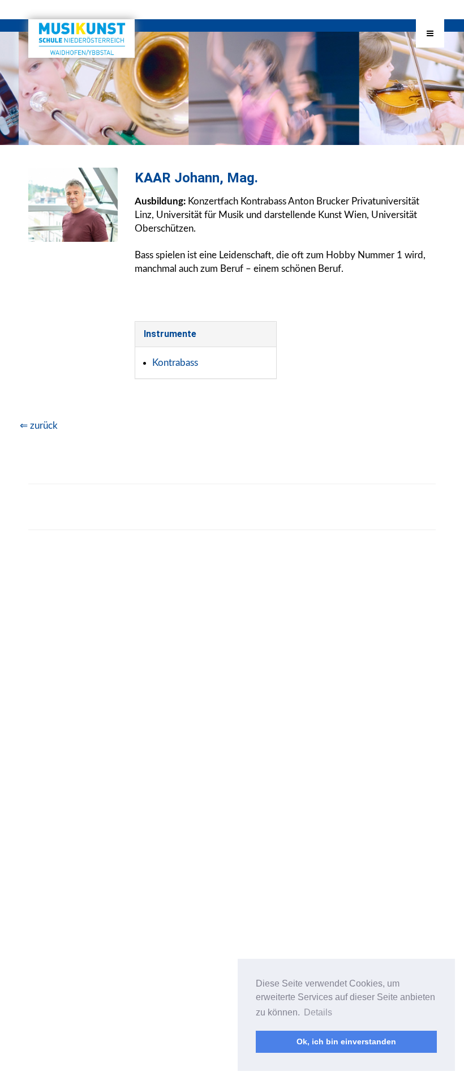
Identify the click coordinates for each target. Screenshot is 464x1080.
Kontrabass (175, 363)
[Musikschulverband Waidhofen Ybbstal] (81, 38)
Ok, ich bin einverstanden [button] (346, 1041)
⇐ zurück (39, 425)
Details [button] (318, 1012)
